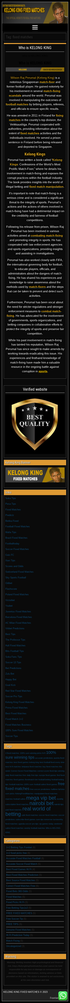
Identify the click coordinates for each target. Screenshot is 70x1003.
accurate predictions (44, 758)
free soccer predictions (40, 789)
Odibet (8, 583)
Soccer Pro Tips (13, 696)
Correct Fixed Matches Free (20, 886)
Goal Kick (10, 685)
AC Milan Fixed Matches (18, 623)
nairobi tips (59, 804)
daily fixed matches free (15, 775)
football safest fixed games (45, 784)
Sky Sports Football (15, 577)
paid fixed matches (13, 810)
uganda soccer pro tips (28, 824)
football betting (44, 779)
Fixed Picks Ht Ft (15, 902)
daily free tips (32, 775)
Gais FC (9, 555)
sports (43, 371)
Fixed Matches (13, 509)
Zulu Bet (9, 673)
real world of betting (28, 811)
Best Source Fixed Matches (20, 880)
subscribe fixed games (25, 819)
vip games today (46, 824)
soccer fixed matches (48, 815)
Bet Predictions (13, 668)
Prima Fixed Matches (16, 707)
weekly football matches (34, 828)
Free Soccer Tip (14, 918)
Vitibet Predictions (14, 628)
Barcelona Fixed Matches (18, 617)
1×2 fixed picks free (16, 853)
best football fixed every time (52, 762)
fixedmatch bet (31, 779)
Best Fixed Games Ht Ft (19, 869)
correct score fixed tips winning (50, 771)
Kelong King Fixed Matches (19, 702)
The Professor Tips (15, 639)
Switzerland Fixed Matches (19, 571)
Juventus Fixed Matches (18, 611)
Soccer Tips (11, 736)
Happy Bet (10, 679)
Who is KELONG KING (35, 47)
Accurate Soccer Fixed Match (21, 864)
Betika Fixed (11, 521)
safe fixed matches (30, 815)
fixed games (19, 779)
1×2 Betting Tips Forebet (19, 847)
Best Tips (10, 634)
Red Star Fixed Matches (18, 690)
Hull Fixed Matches (15, 645)
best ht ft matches (13, 767)
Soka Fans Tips (13, 656)
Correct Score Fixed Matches (24, 771)
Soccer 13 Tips (13, 662)
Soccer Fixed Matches (17, 549)
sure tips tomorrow (44, 819)
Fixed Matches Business (18, 724)
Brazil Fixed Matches (16, 537)
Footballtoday (12, 543)
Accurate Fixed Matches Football (23, 858)
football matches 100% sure (21, 784)
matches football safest (15, 799)
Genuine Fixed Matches (18, 929)
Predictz (9, 515)
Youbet (9, 605)
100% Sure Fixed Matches (19, 730)
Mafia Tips (10, 532)
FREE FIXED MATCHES (19, 913)
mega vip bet (41, 798)
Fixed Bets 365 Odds (17, 891)
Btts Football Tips (14, 651)
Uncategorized (13, 946)
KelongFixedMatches (24, 793)
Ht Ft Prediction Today (17, 935)
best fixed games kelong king (26, 762)
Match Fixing (13, 940)
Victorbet (10, 600)
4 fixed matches (12, 753)
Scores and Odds (14, 566)
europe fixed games (47, 775)
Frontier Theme (58, 998)
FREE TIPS (12, 924)
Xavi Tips (10, 560)
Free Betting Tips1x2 (17, 907)
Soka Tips (10, 498)
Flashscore (11, 589)
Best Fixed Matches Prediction (22, 875)
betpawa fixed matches (32, 767)
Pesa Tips (10, 503)
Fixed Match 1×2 (14, 719)
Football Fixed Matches (17, 526)
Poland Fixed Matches (17, 594)
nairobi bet (41, 803)
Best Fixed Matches (15, 713)
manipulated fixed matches (45, 793)
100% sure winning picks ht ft (32, 753)
